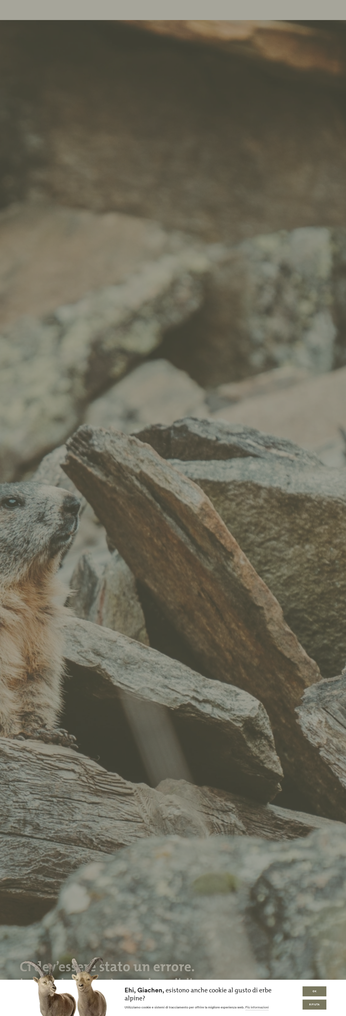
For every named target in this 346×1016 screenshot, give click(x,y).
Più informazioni (257, 1007)
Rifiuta (314, 1004)
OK (315, 991)
